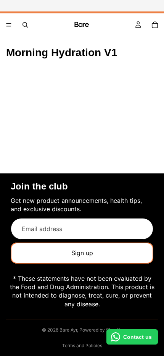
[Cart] (154, 24)
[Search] (25, 24)
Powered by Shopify (100, 330)
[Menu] (9, 25)
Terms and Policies (82, 345)
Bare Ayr (68, 330)
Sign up (82, 253)
